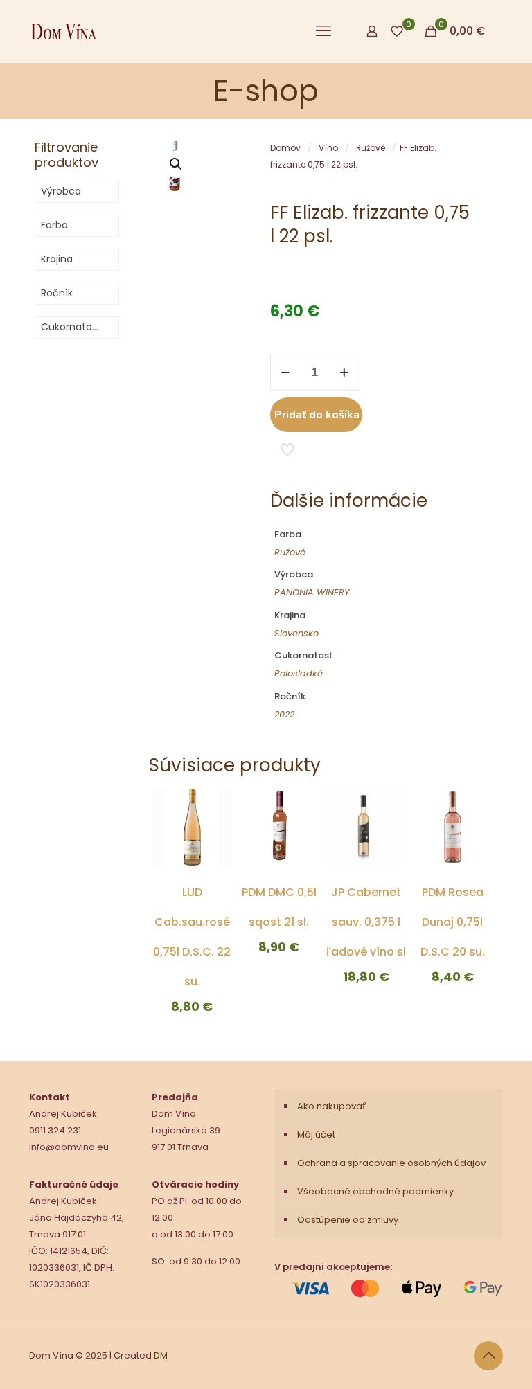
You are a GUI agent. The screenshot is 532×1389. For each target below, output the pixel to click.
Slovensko (296, 633)
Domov (285, 148)
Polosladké (298, 673)
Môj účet (316, 1134)
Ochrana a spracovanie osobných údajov (391, 1163)
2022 (284, 714)
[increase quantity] (344, 372)
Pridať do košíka (317, 414)
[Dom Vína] (63, 31)
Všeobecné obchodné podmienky (375, 1191)
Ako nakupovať (331, 1106)
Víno (328, 148)
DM (161, 1355)
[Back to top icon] (488, 1355)
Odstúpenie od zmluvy (347, 1219)
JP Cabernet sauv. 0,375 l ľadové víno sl (366, 922)
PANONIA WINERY (312, 592)
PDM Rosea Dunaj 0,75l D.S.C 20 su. (452, 922)
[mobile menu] (323, 31)
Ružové (370, 148)
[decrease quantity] (286, 372)
